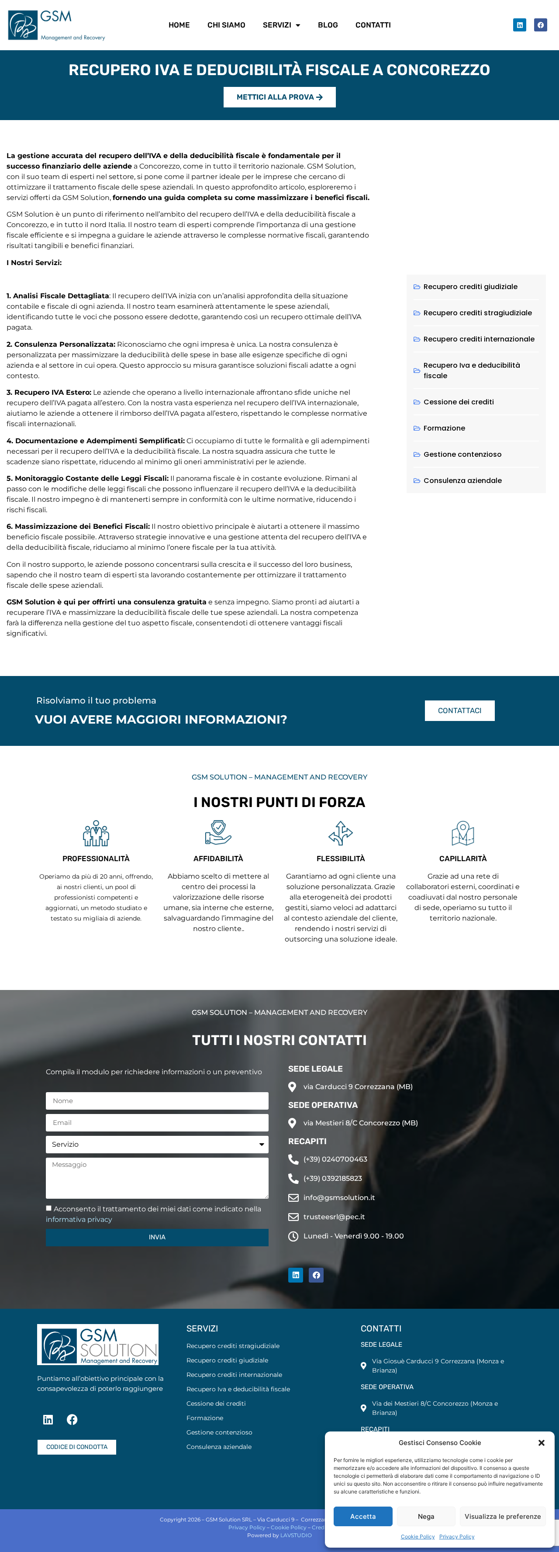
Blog (328, 25)
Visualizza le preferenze (503, 1516)
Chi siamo (226, 25)
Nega (426, 1516)
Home (179, 25)
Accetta (363, 1516)
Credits (321, 1527)
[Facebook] (540, 24)
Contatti (373, 25)
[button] (541, 1442)
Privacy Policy (457, 1536)
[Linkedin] (519, 24)
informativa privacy (79, 1219)
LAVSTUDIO (296, 1535)
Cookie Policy (418, 1536)
